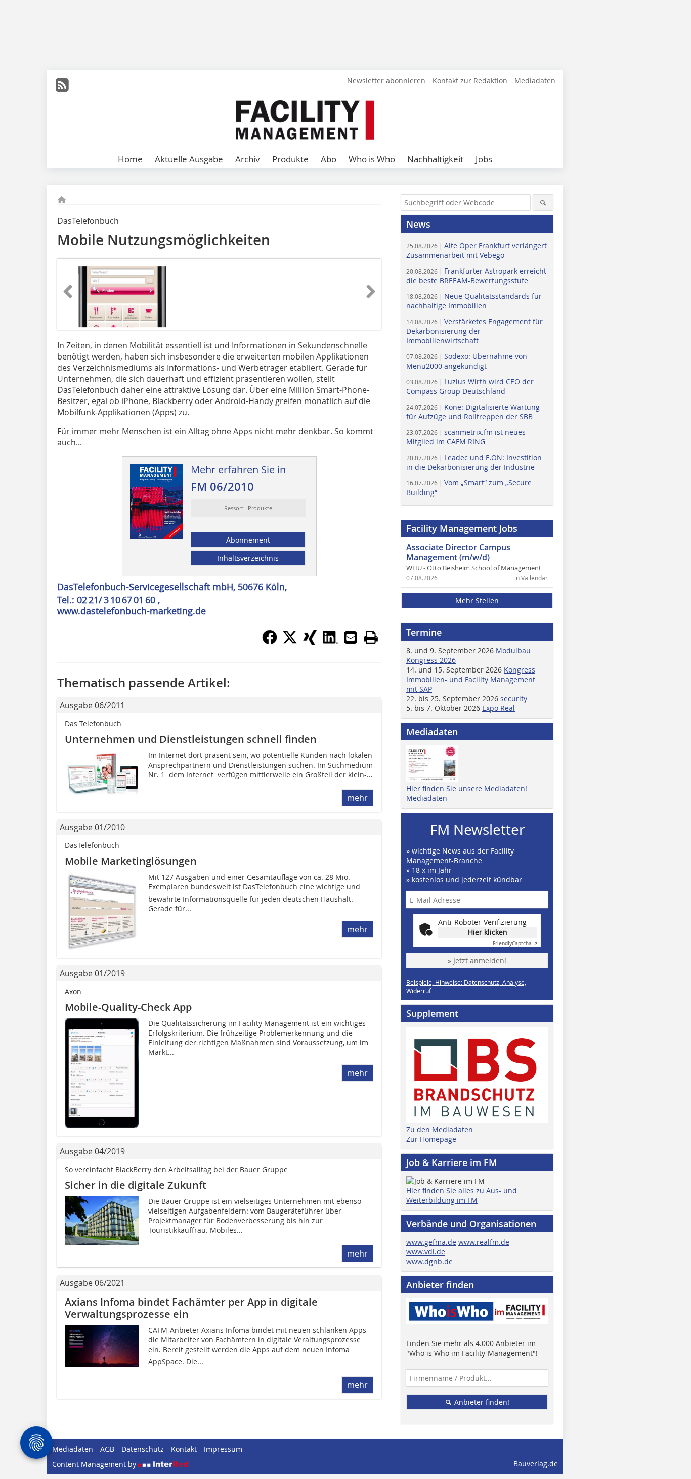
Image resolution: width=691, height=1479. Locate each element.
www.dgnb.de (429, 1261)
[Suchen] (543, 202)
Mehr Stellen (477, 600)
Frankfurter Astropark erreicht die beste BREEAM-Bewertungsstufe (476, 275)
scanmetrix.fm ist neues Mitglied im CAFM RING (466, 436)
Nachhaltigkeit (435, 159)
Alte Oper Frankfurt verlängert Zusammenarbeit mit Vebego (476, 250)
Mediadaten (534, 80)
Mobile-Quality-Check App (128, 1007)
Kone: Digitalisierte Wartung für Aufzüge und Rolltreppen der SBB (473, 411)
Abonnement (248, 540)
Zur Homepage (431, 1139)
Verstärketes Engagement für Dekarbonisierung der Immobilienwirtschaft (474, 331)
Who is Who (372, 159)
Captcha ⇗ (515, 943)
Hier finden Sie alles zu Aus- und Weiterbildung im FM (461, 1195)
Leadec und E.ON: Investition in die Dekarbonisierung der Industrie (474, 462)
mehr (357, 797)
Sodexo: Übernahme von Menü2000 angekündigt (466, 361)
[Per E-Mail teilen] (350, 637)
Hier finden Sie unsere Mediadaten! (466, 788)
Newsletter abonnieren (386, 80)
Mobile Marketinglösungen (131, 861)
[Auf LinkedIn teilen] (330, 642)
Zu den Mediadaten (439, 1129)
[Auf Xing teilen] (310, 642)
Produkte (290, 159)
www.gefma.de (431, 1242)
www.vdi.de (425, 1252)
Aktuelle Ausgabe (189, 159)
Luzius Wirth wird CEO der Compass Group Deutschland (470, 386)
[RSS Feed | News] (62, 85)
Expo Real (498, 708)
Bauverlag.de (535, 1463)
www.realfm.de (483, 1242)
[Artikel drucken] (371, 637)
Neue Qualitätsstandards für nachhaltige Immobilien (474, 300)
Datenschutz (142, 1449)
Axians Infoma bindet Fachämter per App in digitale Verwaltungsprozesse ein (191, 1308)
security (514, 698)
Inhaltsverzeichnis (248, 558)
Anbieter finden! (480, 1402)
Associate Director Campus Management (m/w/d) (458, 552)
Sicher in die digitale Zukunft (135, 1185)
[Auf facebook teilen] (270, 642)
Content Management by (95, 1464)
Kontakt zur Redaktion (470, 80)
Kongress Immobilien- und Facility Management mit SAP (470, 679)
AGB (107, 1449)
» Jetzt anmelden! (477, 960)
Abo (328, 159)
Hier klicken (487, 932)
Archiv (247, 159)
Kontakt (184, 1449)
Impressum (223, 1449)
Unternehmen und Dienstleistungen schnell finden (191, 739)
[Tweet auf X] (290, 642)
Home (130, 159)
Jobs (484, 159)
